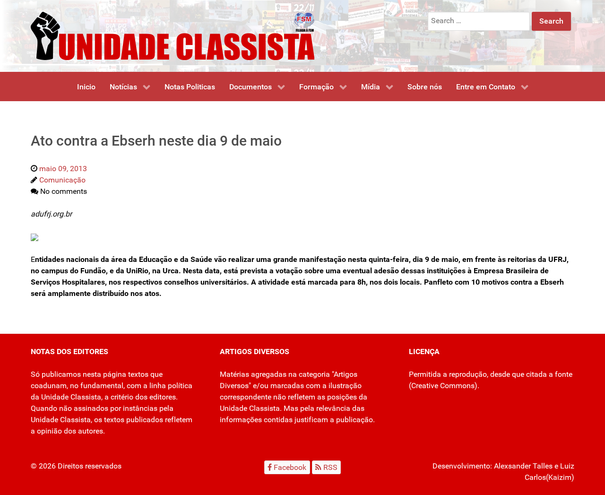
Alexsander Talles (523, 465)
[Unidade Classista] (172, 35)
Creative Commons (443, 385)
